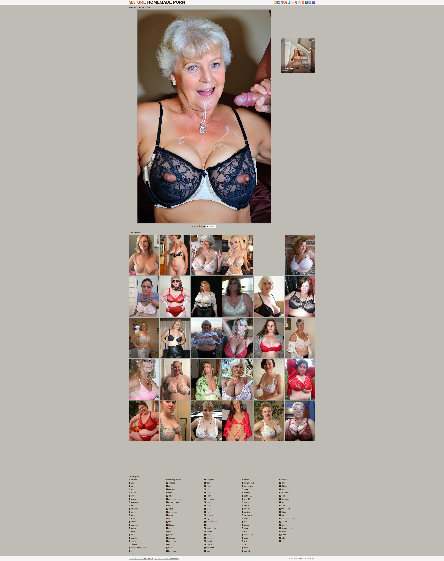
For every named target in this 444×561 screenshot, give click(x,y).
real (245, 532)
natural (209, 541)
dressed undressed (176, 499)
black (132, 519)
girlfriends (172, 535)
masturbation (211, 522)
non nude (210, 548)
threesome (285, 509)
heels (208, 483)
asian (132, 486)
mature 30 (247, 496)
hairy (170, 548)
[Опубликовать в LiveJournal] (292, 2)
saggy (246, 538)
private (246, 525)
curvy (170, 496)
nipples (209, 544)
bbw (132, 496)
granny (171, 544)
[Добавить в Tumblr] (306, 2)
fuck (170, 528)
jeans (208, 502)
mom (208, 535)
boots (132, 532)
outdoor (246, 493)
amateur (133, 480)
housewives (211, 493)
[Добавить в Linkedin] (289, 2)
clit (131, 551)
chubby (133, 544)
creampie (172, 486)
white (283, 535)
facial (170, 515)
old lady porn (248, 483)
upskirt (284, 522)
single (283, 483)
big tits (133, 512)
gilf (169, 532)
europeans (172, 512)
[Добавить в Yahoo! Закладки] (313, 2)
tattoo (283, 502)
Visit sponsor (211, 226)
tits (282, 515)
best (132, 506)
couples (171, 483)
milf (207, 525)
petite (245, 519)
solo (283, 496)
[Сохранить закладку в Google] (282, 2)
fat (169, 519)
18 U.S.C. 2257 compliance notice (166, 559)
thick (283, 506)
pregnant (247, 522)
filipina (171, 525)
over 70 (246, 509)
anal (132, 483)
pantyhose (247, 515)
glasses (171, 538)
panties (246, 512)
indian (208, 496)
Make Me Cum (287, 68)
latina (208, 509)
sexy (245, 548)
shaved (246, 551)
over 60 (246, 506)
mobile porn (211, 528)
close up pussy (174, 480)
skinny (284, 486)
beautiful (134, 502)
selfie (245, 541)
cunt (170, 493)
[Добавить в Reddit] (299, 2)
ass (132, 489)
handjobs (210, 480)
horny (208, 486)
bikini (132, 515)
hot (207, 489)
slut (282, 489)
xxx (282, 541)
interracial (210, 499)
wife (283, 538)
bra (131, 535)
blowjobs (134, 525)
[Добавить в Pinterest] (296, 2)
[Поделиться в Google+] (285, 2)
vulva (283, 532)
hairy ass (172, 551)
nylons (246, 480)
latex (208, 506)
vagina (284, 525)
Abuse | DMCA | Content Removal (141, 559)
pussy (246, 528)
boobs (133, 528)
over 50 (246, 502)
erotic (170, 509)
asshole (133, 493)
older (245, 489)
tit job (283, 512)
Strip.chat (285, 71)
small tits (285, 493)
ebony (170, 506)
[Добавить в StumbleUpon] (303, 2)
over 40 (246, 499)
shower (284, 480)
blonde (133, 522)
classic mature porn (138, 548)
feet (169, 522)
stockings (285, 499)
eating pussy (173, 502)
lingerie (209, 519)
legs (208, 512)
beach (133, 499)
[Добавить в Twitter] (309, 2)
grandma (172, 541)
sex (245, 544)
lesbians (209, 515)
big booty (134, 509)
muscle (209, 538)
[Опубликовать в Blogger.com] (275, 2)
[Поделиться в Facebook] (278, 2)
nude (208, 551)
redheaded (248, 535)
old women (248, 486)
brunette (133, 538)
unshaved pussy (288, 519)
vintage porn (286, 528)
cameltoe (134, 541)
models (209, 532)
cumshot (171, 489)
